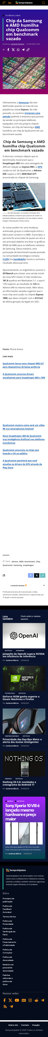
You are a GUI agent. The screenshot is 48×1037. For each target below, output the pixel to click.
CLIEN (6, 259)
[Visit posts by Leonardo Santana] (6, 585)
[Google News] (24, 1000)
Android (8, 778)
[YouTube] (17, 1000)
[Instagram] (30, 1000)
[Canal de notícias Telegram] (11, 1006)
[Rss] (5, 1006)
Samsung (24, 102)
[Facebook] (4, 1000)
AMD (37, 127)
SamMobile (19, 259)
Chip (38, 561)
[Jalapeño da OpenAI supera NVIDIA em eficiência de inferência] (24, 635)
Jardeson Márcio (14, 854)
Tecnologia (10, 693)
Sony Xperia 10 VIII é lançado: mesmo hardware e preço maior (22, 812)
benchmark (30, 561)
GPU (40, 166)
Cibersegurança (12, 736)
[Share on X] (13, 49)
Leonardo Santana (17, 44)
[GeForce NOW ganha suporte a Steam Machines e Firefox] (24, 678)
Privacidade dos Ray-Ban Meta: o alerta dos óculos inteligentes (22, 741)
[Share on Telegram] (23, 49)
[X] (10, 1000)
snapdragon (28, 565)
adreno (15, 561)
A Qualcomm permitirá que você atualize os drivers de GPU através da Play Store (22, 464)
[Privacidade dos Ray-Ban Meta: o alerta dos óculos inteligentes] (24, 721)
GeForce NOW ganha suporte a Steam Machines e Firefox (21, 698)
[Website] (44, 585)
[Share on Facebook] (8, 49)
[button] (5, 3)
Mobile (10, 801)
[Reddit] (36, 1000)
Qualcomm (8, 565)
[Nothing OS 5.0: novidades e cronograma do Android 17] (24, 764)
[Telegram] (42, 1000)
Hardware (20, 650)
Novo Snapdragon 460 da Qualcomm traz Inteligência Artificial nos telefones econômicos (24, 439)
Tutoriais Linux (12, 15)
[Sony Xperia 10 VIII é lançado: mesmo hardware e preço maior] (24, 833)
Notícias (20, 801)
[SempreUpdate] (24, 3)
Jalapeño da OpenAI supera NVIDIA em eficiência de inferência (23, 655)
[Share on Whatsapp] (18, 49)
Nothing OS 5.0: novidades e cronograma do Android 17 (19, 783)
